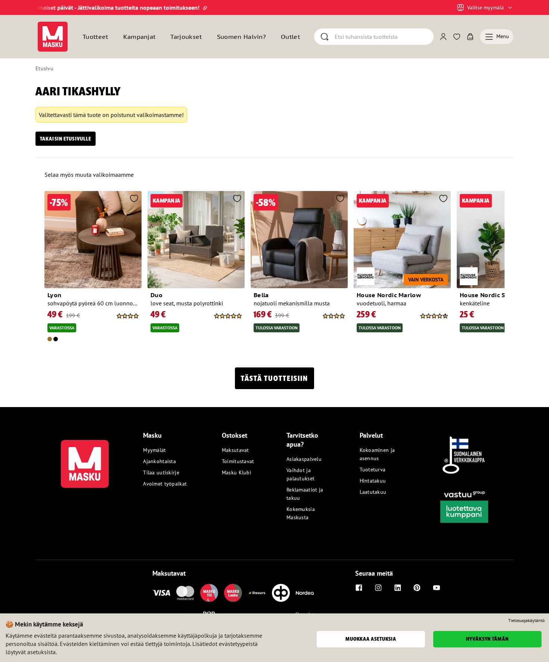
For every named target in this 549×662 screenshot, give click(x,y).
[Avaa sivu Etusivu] (53, 36)
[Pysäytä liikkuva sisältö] (48, 7)
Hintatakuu (373, 480)
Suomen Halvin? (241, 36)
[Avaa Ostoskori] (470, 36)
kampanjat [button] (139, 36)
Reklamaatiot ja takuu (304, 493)
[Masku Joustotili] (257, 593)
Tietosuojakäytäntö (526, 620)
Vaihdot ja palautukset (300, 474)
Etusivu (44, 68)
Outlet (290, 36)
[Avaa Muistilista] (456, 36)
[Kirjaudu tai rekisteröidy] (443, 36)
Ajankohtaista (159, 461)
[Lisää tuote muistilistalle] (134, 199)
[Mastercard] (185, 593)
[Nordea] (305, 593)
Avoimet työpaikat (165, 483)
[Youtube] (436, 587)
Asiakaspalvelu (304, 459)
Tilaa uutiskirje (161, 472)
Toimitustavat (238, 461)
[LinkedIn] (397, 587)
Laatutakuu (373, 492)
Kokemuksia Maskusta (300, 513)
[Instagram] (378, 587)
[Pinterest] (417, 587)
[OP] (281, 593)
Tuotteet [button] (95, 36)
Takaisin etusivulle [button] (65, 138)
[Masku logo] (85, 459)
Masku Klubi (236, 472)
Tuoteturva (373, 469)
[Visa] (161, 593)
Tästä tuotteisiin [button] (274, 378)
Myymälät (154, 450)
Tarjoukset (186, 36)
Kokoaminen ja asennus (377, 454)
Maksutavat (235, 450)
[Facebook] (359, 587)
